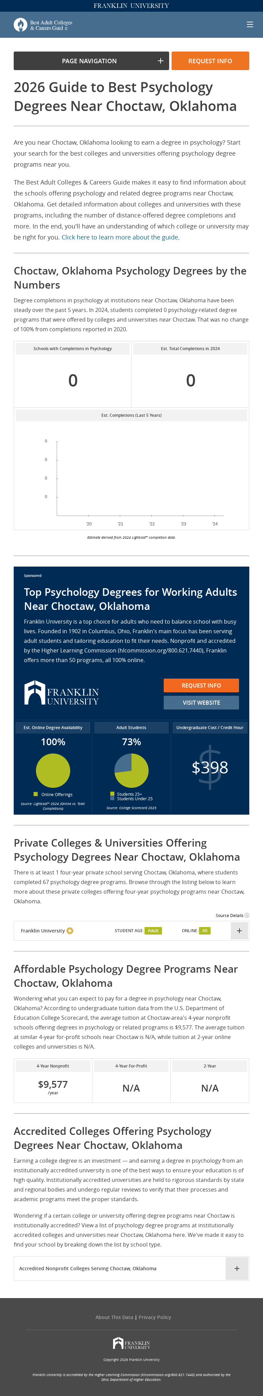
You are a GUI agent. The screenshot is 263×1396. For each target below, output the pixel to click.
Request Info (201, 685)
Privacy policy (155, 1317)
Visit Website (201, 702)
